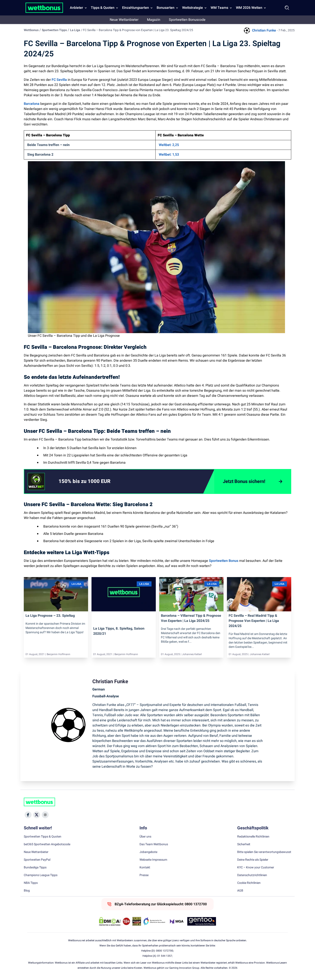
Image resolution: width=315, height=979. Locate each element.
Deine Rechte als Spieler (252, 860)
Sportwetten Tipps (54, 30)
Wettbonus (31, 30)
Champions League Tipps (40, 875)
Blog (27, 891)
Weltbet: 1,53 (169, 154)
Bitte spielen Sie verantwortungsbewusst (264, 852)
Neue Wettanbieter (124, 19)
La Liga (75, 30)
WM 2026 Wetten (249, 7)
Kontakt (145, 867)
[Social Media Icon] (28, 814)
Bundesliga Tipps (35, 867)
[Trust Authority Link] (154, 921)
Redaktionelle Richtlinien (253, 837)
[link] (93, 481)
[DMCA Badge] (109, 921)
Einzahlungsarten (135, 7)
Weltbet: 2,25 (169, 144)
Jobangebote (148, 852)
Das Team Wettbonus (154, 844)
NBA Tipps (31, 883)
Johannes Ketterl (192, 654)
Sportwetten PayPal (37, 860)
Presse (144, 875)
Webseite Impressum (153, 860)
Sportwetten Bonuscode (187, 19)
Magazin (153, 19)
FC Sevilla (59, 79)
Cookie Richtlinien (249, 883)
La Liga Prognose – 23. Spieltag (50, 615)
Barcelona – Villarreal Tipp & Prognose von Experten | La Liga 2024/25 (191, 618)
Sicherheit (243, 844)
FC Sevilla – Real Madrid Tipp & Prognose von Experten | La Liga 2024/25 (254, 621)
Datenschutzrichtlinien (252, 875)
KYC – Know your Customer (255, 867)
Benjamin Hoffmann (58, 654)
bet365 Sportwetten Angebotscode (47, 844)
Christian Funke (264, 30)
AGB (240, 891)
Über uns (145, 837)
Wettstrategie (192, 7)
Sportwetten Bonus (223, 560)
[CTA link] (36, 481)
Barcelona (31, 103)
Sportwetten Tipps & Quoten (42, 837)
